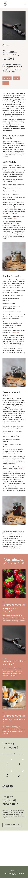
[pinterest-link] (7, 786)
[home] (5, 3)
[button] (23, 4)
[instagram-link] (3, 786)
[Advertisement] (14, 848)
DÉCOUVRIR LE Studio (12, 825)
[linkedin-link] (11, 786)
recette (15, 218)
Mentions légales (14, 870)
